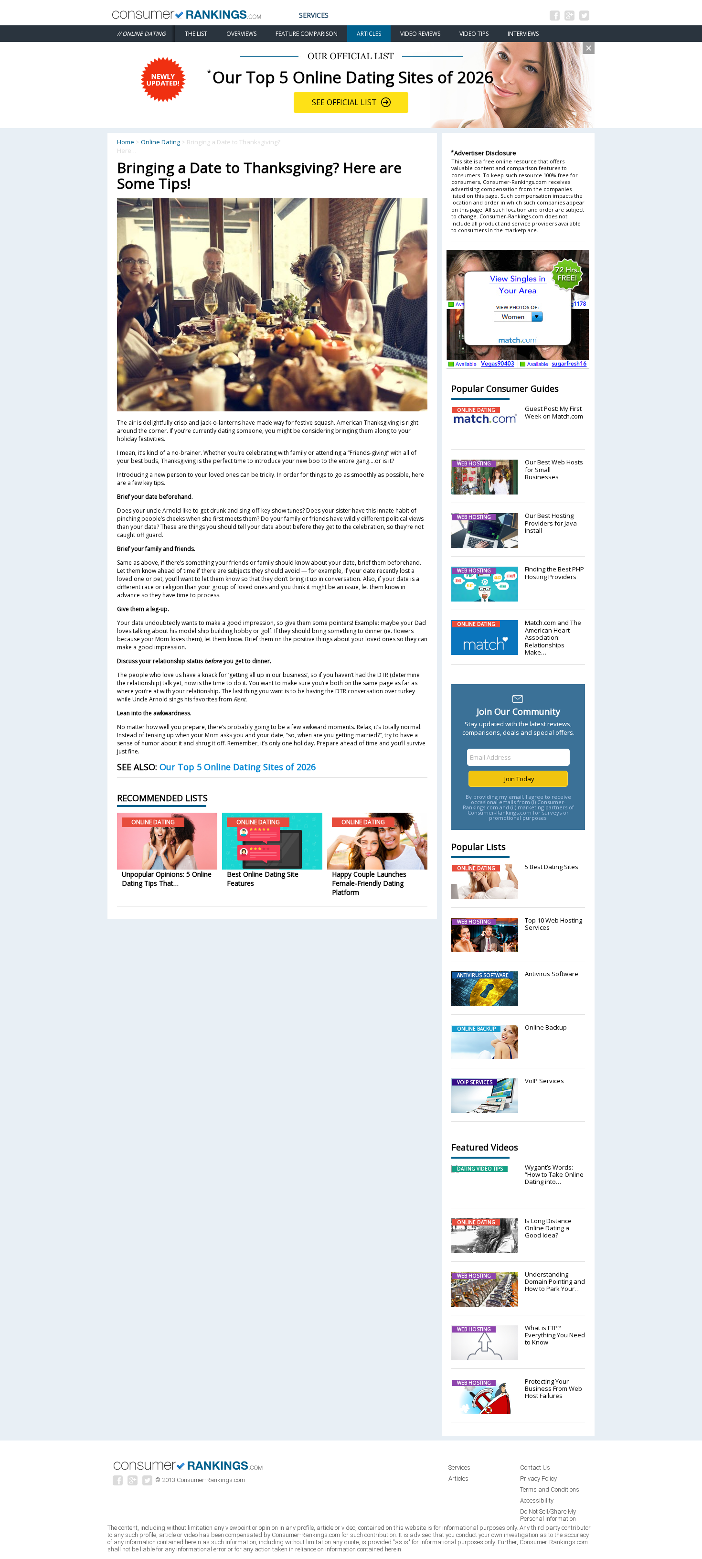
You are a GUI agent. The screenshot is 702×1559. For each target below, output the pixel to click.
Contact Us (535, 1467)
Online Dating (160, 142)
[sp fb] (119, 1483)
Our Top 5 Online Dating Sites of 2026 (238, 767)
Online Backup (476, 1028)
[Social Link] (556, 17)
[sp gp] (134, 1483)
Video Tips (474, 34)
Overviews (241, 34)
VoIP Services (474, 1082)
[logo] (188, 1470)
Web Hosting (474, 463)
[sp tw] (148, 1483)
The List (196, 34)
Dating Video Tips (480, 1168)
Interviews (523, 34)
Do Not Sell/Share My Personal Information (548, 1515)
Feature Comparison (307, 34)
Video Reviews (420, 34)
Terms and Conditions (549, 1489)
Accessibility (536, 1500)
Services (314, 15)
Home (125, 142)
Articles (369, 34)
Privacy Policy (538, 1478)
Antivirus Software (483, 975)
